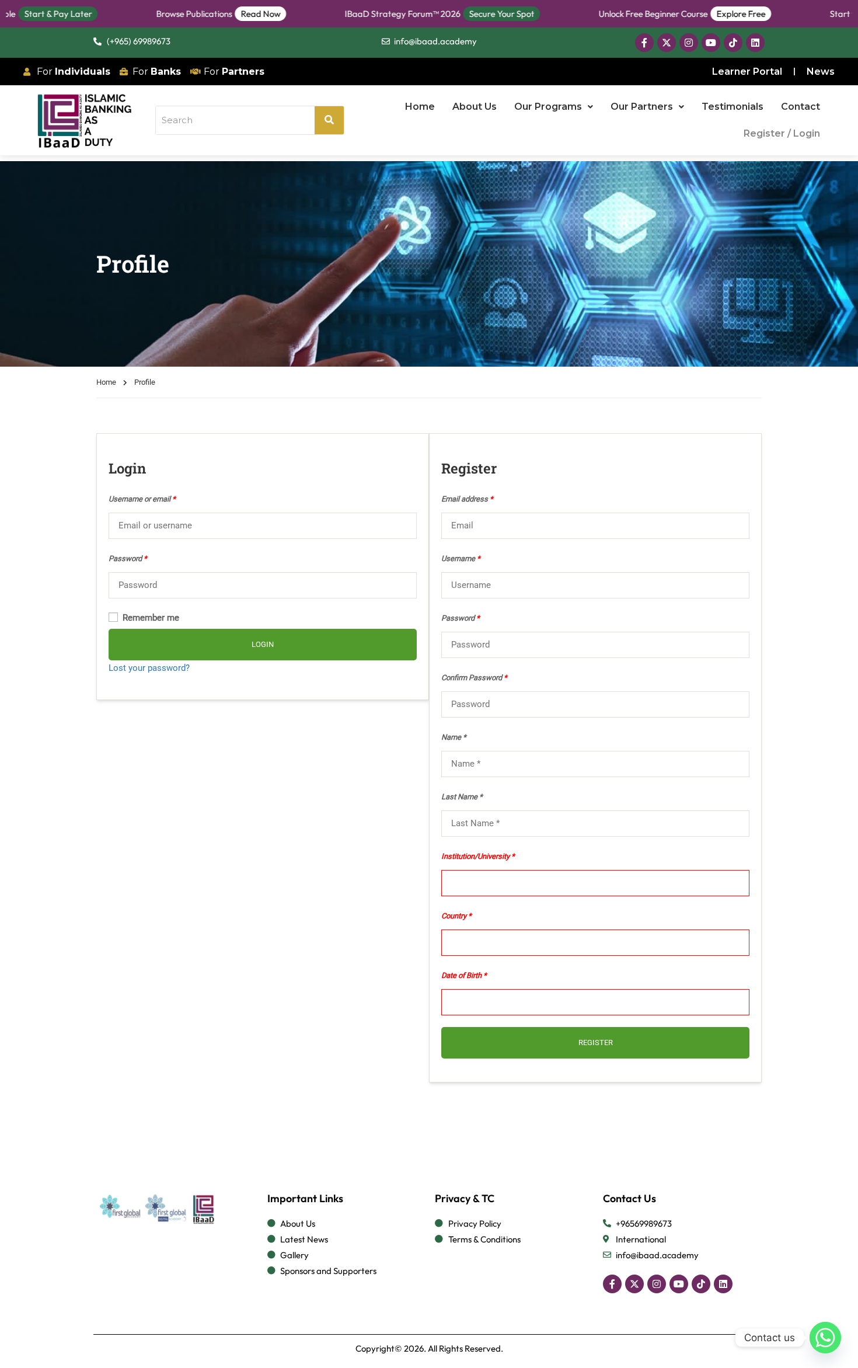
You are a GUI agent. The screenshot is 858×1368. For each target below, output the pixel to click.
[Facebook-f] (644, 42)
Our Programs (548, 106)
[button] (553, 106)
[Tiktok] (733, 42)
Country (453, 915)
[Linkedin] (755, 42)
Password (128, 558)
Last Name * (462, 796)
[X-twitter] (666, 42)
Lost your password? (149, 668)
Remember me (149, 617)
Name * (453, 737)
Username (460, 558)
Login (263, 644)
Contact (800, 106)
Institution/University (475, 856)
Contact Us (629, 1198)
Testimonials (732, 106)
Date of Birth (461, 975)
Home (420, 106)
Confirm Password (474, 677)
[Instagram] (688, 42)
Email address (467, 499)
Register (595, 1042)
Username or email (142, 499)
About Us (474, 106)
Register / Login (782, 133)
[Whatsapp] (825, 1337)
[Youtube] (711, 42)
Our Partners (642, 106)
